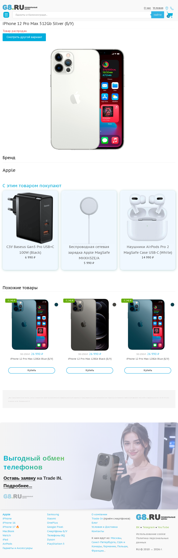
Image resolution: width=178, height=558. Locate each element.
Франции (98, 550)
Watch (7, 535)
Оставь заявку (19, 478)
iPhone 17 (9, 526)
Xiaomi (51, 518)
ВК (138, 527)
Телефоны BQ (56, 535)
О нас (147, 8)
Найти (157, 14)
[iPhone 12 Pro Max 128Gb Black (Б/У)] (114, 305)
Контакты (98, 531)
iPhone (7, 518)
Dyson (51, 539)
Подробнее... (17, 485)
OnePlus (52, 522)
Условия (158, 8)
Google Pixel (55, 526)
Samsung (53, 514)
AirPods (7, 543)
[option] (89, 99)
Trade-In (97, 518)
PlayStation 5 (55, 543)
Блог (95, 522)
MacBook (8, 531)
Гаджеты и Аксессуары (18, 548)
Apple (6, 514)
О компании (99, 514)
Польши (122, 546)
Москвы (116, 538)
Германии (109, 546)
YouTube (163, 527)
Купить (31, 370)
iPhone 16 (9, 522)
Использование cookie (150, 534)
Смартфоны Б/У (57, 531)
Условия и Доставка (105, 526)
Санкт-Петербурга (104, 542)
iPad (5, 539)
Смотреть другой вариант (24, 37)
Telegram (149, 527)
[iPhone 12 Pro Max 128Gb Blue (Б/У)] (56, 305)
